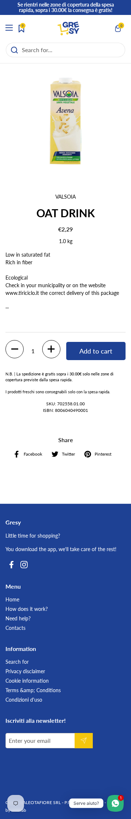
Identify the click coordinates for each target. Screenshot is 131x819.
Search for (17, 662)
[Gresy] (68, 28)
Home (12, 599)
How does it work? (26, 609)
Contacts (15, 628)
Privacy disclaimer (25, 671)
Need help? (18, 618)
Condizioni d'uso (23, 700)
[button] (118, 28)
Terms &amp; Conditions (33, 690)
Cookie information (27, 681)
